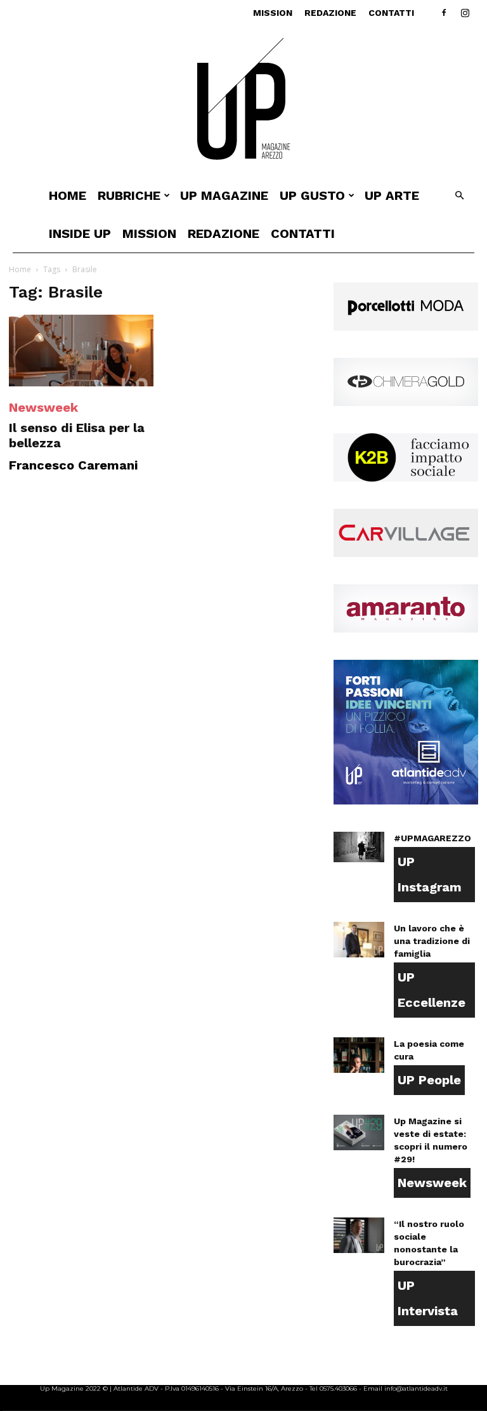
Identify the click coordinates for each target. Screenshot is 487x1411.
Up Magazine (224, 195)
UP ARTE (392, 195)
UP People (429, 1079)
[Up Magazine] (243, 101)
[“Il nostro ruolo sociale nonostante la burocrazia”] (359, 1235)
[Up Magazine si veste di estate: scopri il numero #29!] (359, 1132)
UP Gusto (312, 195)
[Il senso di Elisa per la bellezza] (81, 350)
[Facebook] (443, 12)
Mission (272, 13)
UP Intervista (428, 1298)
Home (67, 195)
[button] (459, 196)
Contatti (391, 13)
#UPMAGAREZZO (432, 838)
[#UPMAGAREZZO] (359, 847)
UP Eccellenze (431, 989)
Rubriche (129, 195)
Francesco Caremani (73, 465)
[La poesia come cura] (359, 1055)
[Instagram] (464, 12)
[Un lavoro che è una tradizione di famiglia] (359, 939)
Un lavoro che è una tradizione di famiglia (432, 941)
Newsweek (43, 407)
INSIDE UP (80, 233)
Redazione (330, 13)
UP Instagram (430, 874)
